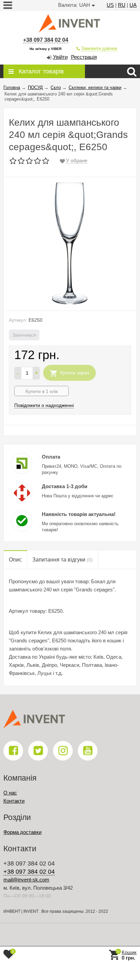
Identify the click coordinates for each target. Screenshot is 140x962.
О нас (10, 793)
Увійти (60, 57)
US (110, 5)
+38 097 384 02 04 (45, 40)
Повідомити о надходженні (44, 405)
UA (133, 5)
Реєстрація (84, 57)
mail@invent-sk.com (26, 880)
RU (121, 5)
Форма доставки (22, 832)
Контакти (13, 801)
